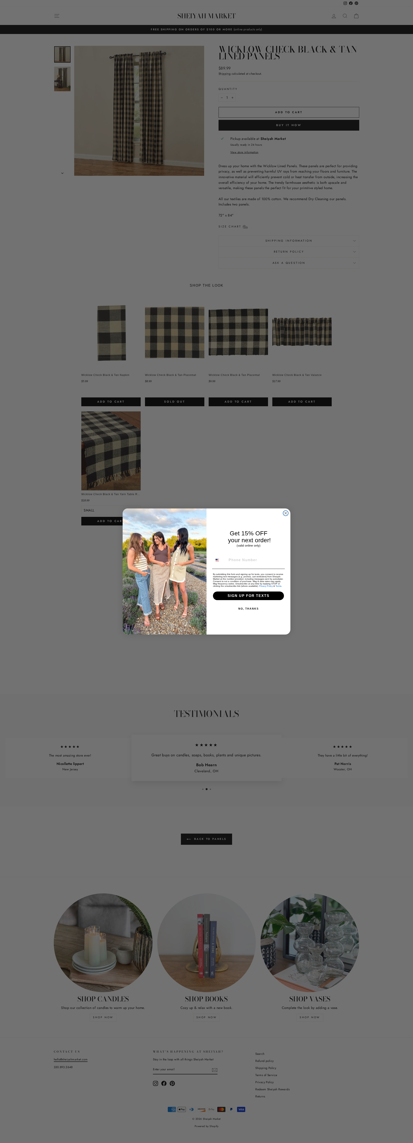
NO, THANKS (248, 608)
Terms (278, 586)
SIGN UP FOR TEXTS (249, 596)
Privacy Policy (266, 586)
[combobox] (220, 560)
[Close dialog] (285, 513)
